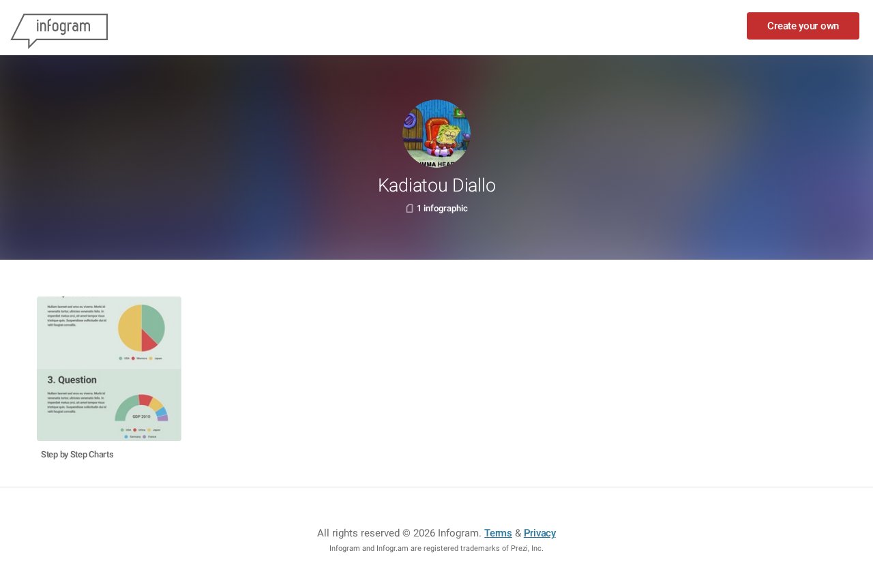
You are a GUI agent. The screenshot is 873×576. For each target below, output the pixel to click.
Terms (498, 533)
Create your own (803, 26)
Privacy (540, 533)
